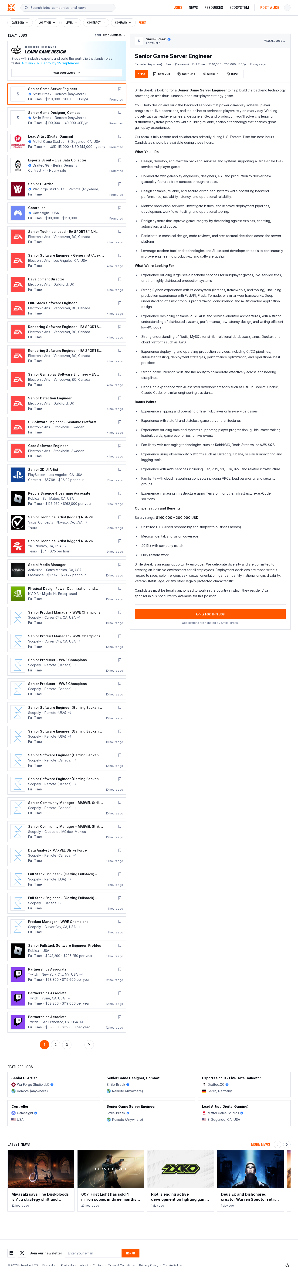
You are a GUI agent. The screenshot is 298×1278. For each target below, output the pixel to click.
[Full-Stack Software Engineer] (67, 308)
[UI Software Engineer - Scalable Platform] (67, 427)
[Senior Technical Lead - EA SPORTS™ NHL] (67, 237)
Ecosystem (239, 7)
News (193, 7)
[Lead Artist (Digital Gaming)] (67, 141)
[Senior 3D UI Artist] (67, 474)
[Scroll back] (277, 1144)
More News (260, 1144)
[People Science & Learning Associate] (67, 498)
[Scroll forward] (287, 1144)
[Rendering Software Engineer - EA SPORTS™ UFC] (67, 332)
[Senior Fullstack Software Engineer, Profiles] (67, 950)
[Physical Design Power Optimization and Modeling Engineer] (67, 593)
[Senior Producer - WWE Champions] (67, 665)
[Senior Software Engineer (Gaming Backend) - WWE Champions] (67, 712)
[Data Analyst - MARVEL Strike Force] (67, 855)
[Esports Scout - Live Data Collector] (67, 165)
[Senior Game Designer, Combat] (67, 118)
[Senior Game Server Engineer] (67, 94)
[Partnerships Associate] (67, 974)
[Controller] (67, 213)
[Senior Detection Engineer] (67, 403)
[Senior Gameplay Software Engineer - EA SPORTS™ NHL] (67, 379)
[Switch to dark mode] (287, 1265)
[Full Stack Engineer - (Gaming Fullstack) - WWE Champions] (67, 879)
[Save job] (120, 89)
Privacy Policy (148, 1265)
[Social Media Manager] (67, 570)
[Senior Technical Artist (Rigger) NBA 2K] (67, 522)
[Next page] (89, 1044)
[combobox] (71, 7)
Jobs (178, 7)
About (84, 1265)
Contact (98, 1265)
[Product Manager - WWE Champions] (67, 927)
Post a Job (269, 7)
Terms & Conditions (121, 1265)
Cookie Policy (172, 1265)
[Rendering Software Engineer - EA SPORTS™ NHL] (67, 356)
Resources (213, 7)
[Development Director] (67, 284)
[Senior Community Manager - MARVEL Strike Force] (67, 808)
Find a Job (49, 1265)
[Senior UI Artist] (67, 189)
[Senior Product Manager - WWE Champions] (67, 617)
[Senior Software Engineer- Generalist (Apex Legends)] (67, 260)
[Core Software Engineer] (67, 451)
